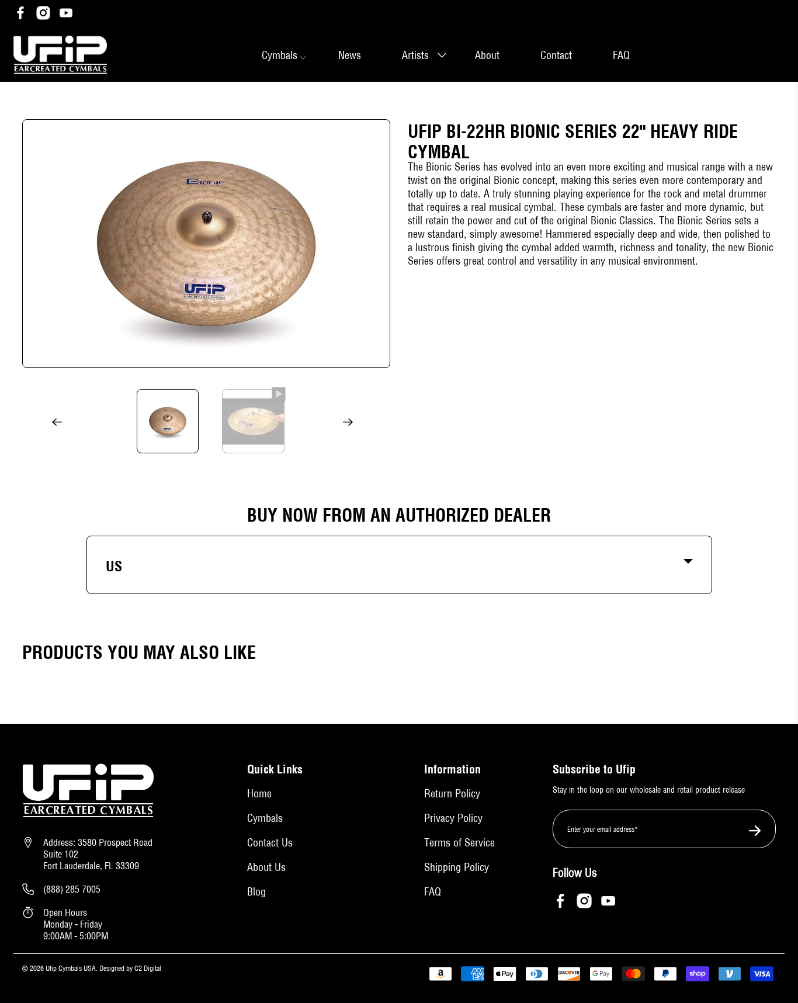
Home (259, 793)
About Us (266, 867)
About (487, 55)
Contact (556, 55)
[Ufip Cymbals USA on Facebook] (20, 14)
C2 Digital (147, 968)
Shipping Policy (456, 867)
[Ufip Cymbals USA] (60, 55)
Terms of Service (459, 842)
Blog (256, 891)
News (349, 55)
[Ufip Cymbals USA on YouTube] (66, 14)
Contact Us (270, 842)
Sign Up (750, 830)
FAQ (621, 55)
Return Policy (452, 793)
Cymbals (265, 818)
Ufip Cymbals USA (71, 968)
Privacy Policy (453, 818)
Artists (415, 55)
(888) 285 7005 (71, 889)
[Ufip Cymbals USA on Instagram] (43, 14)
